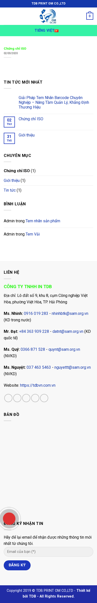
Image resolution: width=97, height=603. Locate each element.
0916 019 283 (36, 313)
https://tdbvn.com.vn (37, 385)
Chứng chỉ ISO (31, 119)
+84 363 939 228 (34, 331)
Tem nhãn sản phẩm (43, 221)
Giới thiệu (27, 135)
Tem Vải (33, 234)
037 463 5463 (39, 367)
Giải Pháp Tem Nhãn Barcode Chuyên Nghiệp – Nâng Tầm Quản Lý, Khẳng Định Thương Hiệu (54, 102)
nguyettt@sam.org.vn (72, 367)
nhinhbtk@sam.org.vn (70, 313)
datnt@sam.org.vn (67, 331)
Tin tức (10, 190)
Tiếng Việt (44, 30)
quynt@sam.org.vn (64, 349)
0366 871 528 (33, 349)
